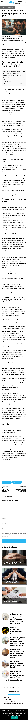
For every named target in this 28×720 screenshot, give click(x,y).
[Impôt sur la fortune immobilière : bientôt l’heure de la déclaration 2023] (14, 557)
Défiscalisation (9, 7)
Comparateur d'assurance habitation (13, 703)
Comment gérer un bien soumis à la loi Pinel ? (11, 581)
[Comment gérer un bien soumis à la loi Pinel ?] (14, 576)
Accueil (3, 7)
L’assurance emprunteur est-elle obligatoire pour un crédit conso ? (20, 489)
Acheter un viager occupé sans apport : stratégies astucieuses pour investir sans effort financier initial (17, 618)
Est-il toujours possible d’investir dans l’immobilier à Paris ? (17, 664)
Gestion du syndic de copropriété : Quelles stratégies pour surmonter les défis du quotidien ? (17, 641)
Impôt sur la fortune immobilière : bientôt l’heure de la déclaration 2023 (13, 562)
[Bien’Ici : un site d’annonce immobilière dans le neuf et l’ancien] (5, 674)
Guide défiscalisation (9, 701)
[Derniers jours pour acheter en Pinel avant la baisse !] (14, 595)
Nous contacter (8, 697)
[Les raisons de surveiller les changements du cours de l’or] (5, 630)
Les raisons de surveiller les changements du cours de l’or (16, 630)
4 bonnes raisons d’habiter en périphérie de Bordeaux (6, 489)
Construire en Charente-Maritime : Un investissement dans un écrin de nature (17, 653)
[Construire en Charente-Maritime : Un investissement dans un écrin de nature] (5, 652)
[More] (23, 482)
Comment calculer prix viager (12, 686)
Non (16, 717)
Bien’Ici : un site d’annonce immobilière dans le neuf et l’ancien (17, 674)
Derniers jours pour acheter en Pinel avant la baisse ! (13, 600)
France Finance (8, 699)
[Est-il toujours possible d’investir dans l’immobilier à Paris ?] (5, 664)
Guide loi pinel (7, 705)
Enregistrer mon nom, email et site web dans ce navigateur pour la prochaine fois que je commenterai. (14, 534)
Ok (12, 717)
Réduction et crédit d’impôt (11, 687)
